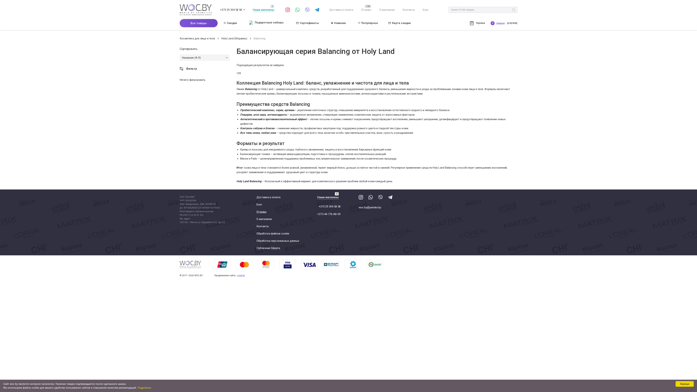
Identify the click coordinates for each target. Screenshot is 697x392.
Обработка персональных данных (277, 240)
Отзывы (366, 9)
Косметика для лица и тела (197, 38)
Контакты (409, 9)
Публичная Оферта (268, 248)
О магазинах (387, 9)
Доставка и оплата (341, 9)
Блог (426, 9)
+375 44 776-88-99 (329, 214)
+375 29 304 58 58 (231, 9)
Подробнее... (145, 387)
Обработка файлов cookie (272, 233)
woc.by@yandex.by (370, 207)
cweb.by (241, 275)
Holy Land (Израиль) (234, 38)
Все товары (199, 23)
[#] (244, 9)
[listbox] (205, 57)
